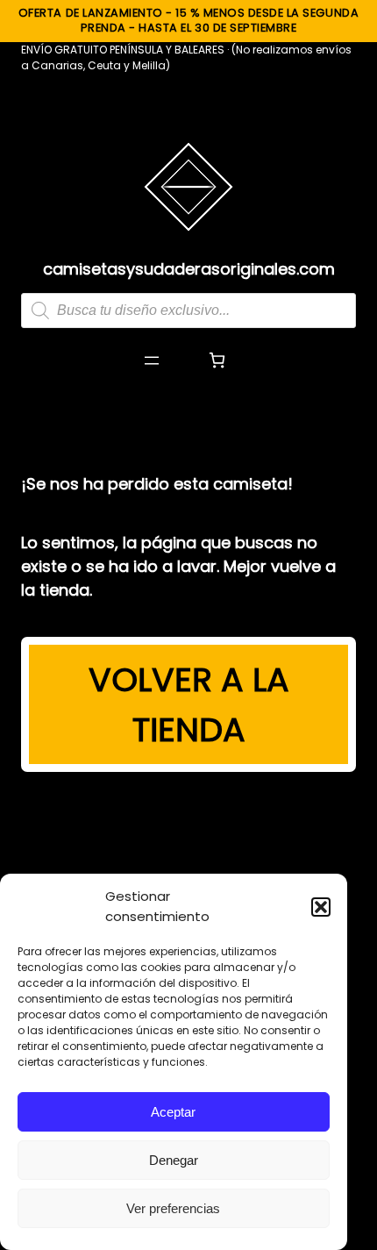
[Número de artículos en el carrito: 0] (217, 360)
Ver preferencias (173, 1208)
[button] (321, 907)
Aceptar (173, 1111)
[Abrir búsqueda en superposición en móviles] (188, 310)
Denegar (173, 1160)
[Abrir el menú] (151, 360)
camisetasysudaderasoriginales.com (189, 269)
